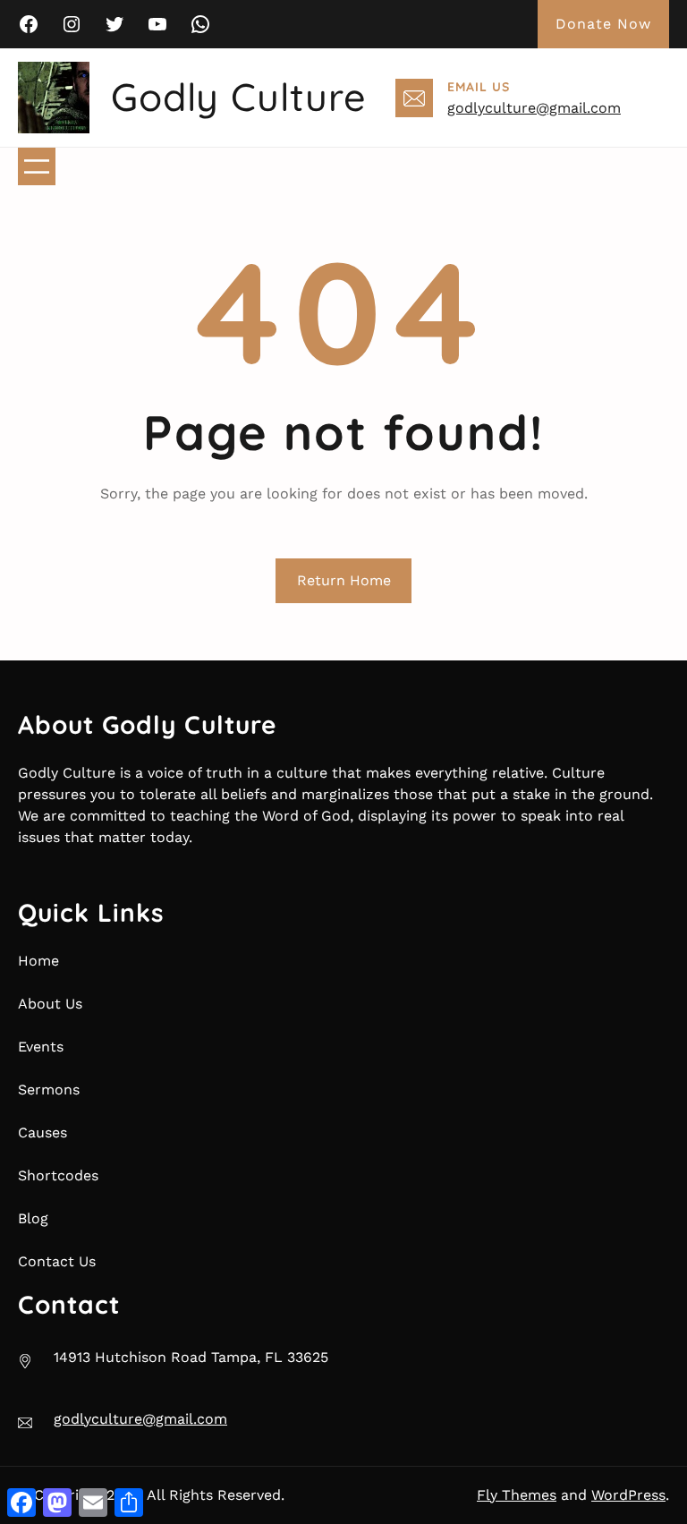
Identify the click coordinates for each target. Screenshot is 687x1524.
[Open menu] (36, 166)
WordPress (628, 1494)
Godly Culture (239, 96)
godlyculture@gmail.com (534, 107)
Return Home (344, 580)
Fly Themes (516, 1494)
